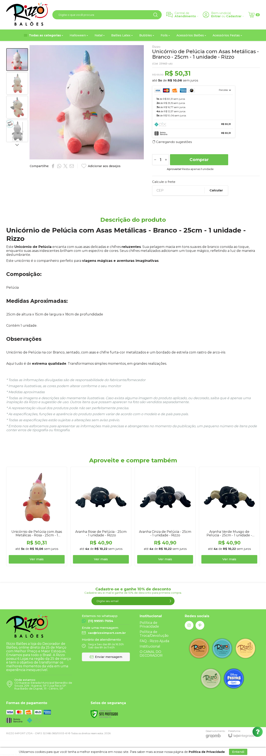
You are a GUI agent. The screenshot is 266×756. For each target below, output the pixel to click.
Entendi (238, 752)
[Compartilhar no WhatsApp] (59, 166)
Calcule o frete (163, 181)
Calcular (216, 190)
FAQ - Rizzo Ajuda (154, 641)
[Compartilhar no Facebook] (53, 166)
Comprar (199, 159)
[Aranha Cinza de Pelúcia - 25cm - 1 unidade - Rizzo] (165, 516)
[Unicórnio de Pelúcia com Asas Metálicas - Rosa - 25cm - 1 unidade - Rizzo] (36, 516)
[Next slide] (17, 145)
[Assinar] (170, 601)
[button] (17, 59)
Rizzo (156, 46)
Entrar (216, 16)
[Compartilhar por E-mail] (72, 166)
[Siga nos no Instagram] (189, 625)
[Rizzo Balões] (27, 14)
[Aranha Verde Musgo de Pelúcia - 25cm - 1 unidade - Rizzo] (229, 516)
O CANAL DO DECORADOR (151, 653)
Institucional (150, 646)
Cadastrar (233, 16)
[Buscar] (155, 14)
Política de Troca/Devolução (154, 634)
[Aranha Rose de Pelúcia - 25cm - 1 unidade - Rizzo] (101, 516)
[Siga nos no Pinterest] (200, 625)
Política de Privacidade (149, 624)
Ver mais (37, 559)
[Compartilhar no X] (65, 166)
